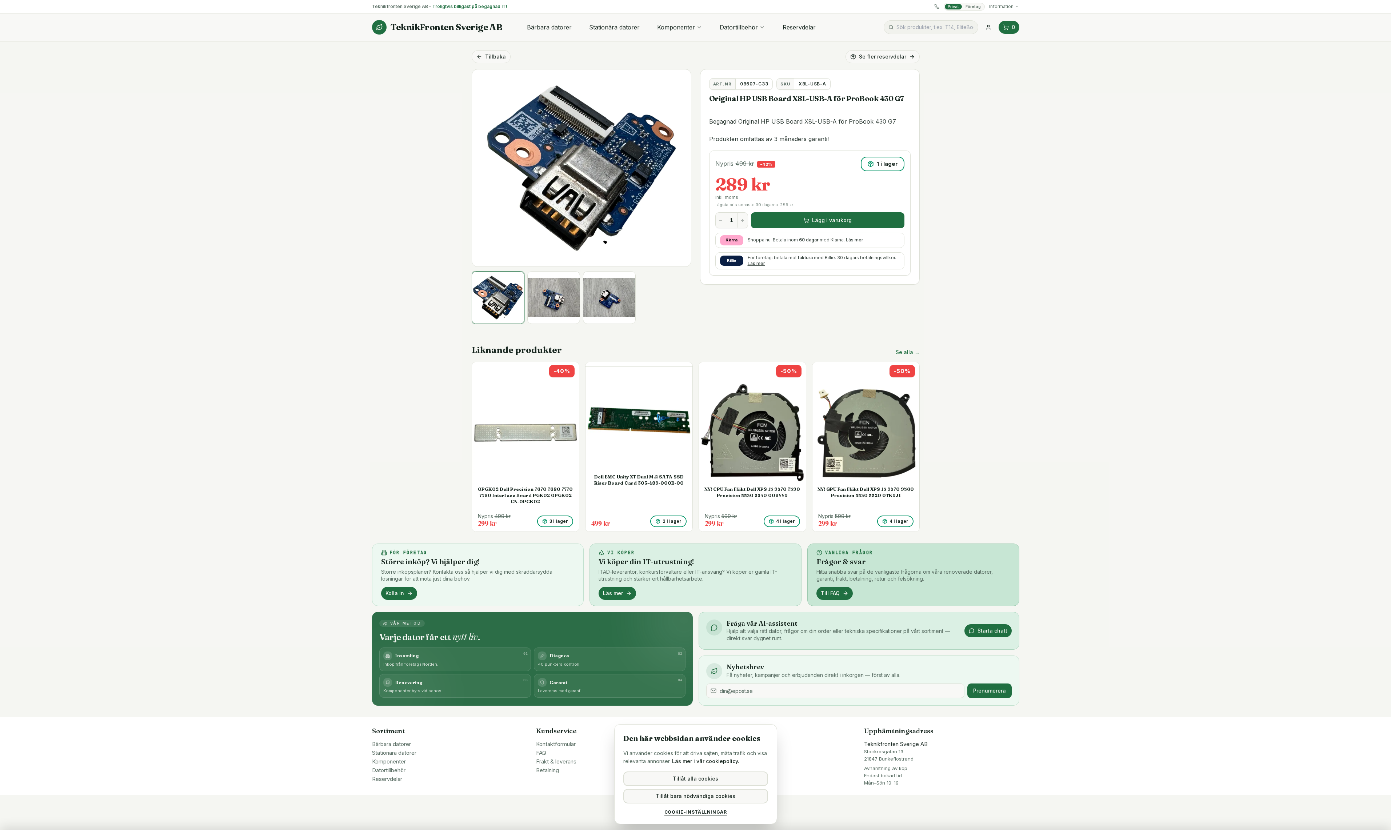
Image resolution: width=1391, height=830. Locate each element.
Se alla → (908, 352)
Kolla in (394, 593)
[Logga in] (988, 27)
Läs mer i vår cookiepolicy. (705, 761)
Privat (953, 6)
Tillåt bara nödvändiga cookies (695, 796)
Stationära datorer (614, 27)
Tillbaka (495, 56)
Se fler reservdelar (882, 56)
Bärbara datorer (549, 27)
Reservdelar (799, 27)
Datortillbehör (739, 27)
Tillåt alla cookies (695, 778)
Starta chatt (992, 630)
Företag (973, 6)
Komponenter (676, 27)
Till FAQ (830, 593)
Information (1001, 6)
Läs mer (854, 239)
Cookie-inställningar (695, 812)
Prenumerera (989, 690)
